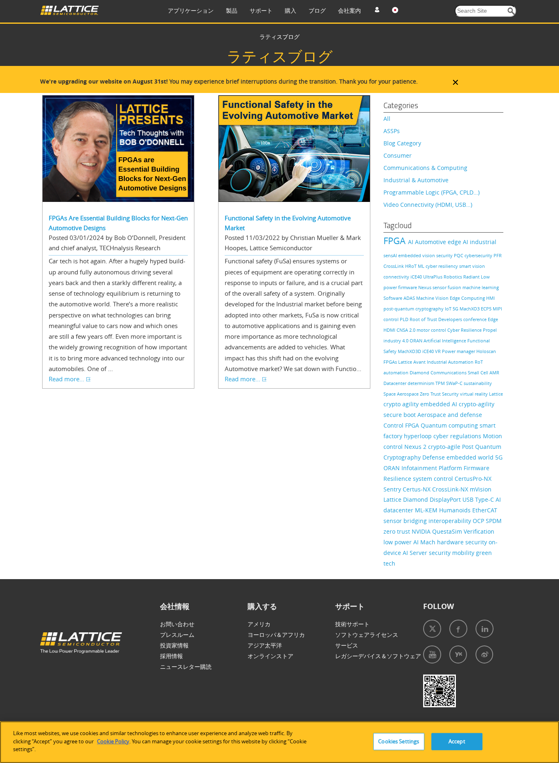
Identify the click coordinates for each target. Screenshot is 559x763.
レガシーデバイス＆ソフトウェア (378, 656)
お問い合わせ (177, 624)
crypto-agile (445, 447)
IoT (449, 309)
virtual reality (474, 394)
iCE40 (428, 351)
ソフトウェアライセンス (366, 634)
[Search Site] (511, 11)
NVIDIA (422, 531)
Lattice (496, 394)
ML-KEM (427, 510)
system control (434, 478)
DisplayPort (446, 499)
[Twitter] (432, 628)
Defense (434, 457)
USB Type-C (479, 499)
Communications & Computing (425, 168)
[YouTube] (432, 654)
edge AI (459, 242)
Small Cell (478, 372)
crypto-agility (476, 404)
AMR (494, 372)
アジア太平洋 (265, 645)
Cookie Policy (113, 741)
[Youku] (458, 654)
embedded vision (417, 255)
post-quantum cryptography (414, 309)
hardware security (463, 542)
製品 (231, 10)
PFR (498, 255)
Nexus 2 (416, 447)
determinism (421, 383)
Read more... (66, 379)
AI (411, 242)
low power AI (401, 542)
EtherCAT (484, 510)
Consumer (397, 155)
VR (438, 351)
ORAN (417, 340)
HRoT (411, 266)
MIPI (497, 309)
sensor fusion (447, 287)
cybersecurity (479, 255)
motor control (432, 330)
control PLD (396, 319)
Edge (493, 319)
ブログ (317, 10)
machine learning (480, 287)
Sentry (393, 489)
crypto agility (401, 404)
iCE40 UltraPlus (427, 277)
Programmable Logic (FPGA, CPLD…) (431, 192)
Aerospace (408, 394)
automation (396, 372)
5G (456, 309)
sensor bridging (405, 521)
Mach (428, 542)
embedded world (470, 457)
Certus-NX (417, 489)
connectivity (396, 277)
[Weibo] (484, 654)
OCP (479, 521)
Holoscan (486, 351)
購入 (290, 10)
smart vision (472, 266)
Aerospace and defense (449, 415)
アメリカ (259, 624)
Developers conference (463, 319)
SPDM (494, 521)
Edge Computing (468, 298)
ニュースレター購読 (186, 666)
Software (393, 298)
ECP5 (487, 309)
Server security (431, 553)
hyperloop (418, 436)
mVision (480, 489)
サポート (261, 10)
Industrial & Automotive (416, 180)
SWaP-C (455, 383)
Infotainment (420, 468)
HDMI (390, 330)
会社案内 (349, 10)
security (445, 255)
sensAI (390, 255)
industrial (483, 242)
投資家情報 (174, 645)
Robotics (453, 277)
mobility (464, 553)
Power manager (459, 351)
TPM (440, 383)
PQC (459, 255)
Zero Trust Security (440, 394)
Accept (457, 741)
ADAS (409, 298)
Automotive (431, 242)
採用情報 (171, 656)
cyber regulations (458, 436)
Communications (449, 372)
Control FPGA (402, 425)
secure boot (400, 415)
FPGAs (390, 362)
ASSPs (391, 131)
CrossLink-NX (451, 489)
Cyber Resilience (465, 330)
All (386, 118)
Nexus (425, 287)
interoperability (450, 521)
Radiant (472, 277)
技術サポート (352, 624)
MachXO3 (470, 309)
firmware (408, 287)
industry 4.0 (396, 340)
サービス (346, 645)
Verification (479, 531)
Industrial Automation (451, 362)
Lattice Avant (412, 362)
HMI (490, 298)
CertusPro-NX (473, 478)
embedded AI (439, 404)
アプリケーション (191, 10)
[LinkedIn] (485, 628)
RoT (479, 362)
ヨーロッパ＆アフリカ (276, 634)
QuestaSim (448, 531)
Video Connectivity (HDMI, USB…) (427, 204)
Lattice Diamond (406, 499)
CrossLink (394, 266)
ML (422, 266)
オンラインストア (270, 656)
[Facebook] (458, 628)
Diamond (420, 372)
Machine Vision (433, 298)
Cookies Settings (398, 741)
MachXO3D (410, 351)
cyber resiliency (442, 266)
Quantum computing (450, 425)
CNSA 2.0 (407, 330)
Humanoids (455, 510)
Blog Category (402, 143)
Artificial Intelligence (445, 340)
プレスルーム (177, 634)
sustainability (478, 383)
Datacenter (395, 383)
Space (390, 394)
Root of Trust (424, 319)
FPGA (395, 241)
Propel (490, 330)
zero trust (397, 531)
